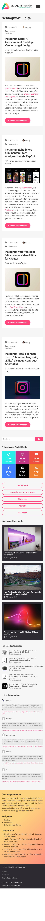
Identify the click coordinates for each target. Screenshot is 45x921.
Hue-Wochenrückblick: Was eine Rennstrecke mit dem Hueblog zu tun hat (22, 593)
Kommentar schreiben (10, 32)
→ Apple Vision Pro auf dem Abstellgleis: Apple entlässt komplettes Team (22, 713)
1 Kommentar (12, 247)
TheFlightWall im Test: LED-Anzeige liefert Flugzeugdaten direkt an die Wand (23, 685)
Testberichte (22, 485)
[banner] (17, 6)
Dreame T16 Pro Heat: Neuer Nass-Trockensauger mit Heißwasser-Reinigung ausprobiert (23, 676)
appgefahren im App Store (22, 492)
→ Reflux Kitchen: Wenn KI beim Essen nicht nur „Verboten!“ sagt (21, 781)
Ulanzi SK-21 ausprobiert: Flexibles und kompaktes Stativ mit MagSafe (22, 659)
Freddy (27, 141)
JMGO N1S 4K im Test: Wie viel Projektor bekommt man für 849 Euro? (22, 651)
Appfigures (9, 210)
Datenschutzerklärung (12, 825)
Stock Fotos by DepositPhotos (12, 882)
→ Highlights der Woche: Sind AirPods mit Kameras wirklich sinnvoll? (22, 730)
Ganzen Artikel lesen (17, 120)
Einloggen (22, 499)
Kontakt (22, 506)
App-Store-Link (11, 88)
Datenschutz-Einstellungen (11, 886)
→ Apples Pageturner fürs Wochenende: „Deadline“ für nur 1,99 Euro (22, 746)
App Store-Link (25, 187)
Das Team (22, 512)
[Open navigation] (37, 6)
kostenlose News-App (10, 811)
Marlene (28, 27)
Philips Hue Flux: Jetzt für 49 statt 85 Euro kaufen (21, 633)
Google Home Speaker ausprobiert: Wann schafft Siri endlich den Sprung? (26, 667)
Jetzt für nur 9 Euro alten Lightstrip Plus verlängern (20, 554)
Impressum (8, 822)
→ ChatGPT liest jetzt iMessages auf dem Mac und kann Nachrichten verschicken (22, 764)
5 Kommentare (12, 144)
